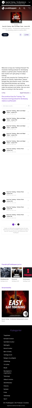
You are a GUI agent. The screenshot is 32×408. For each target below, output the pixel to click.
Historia (6, 386)
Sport (5, 399)
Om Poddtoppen (8, 403)
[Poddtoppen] (9, 8)
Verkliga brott (8, 355)
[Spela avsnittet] (4, 112)
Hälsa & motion (8, 379)
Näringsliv (7, 345)
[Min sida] (19, 8)
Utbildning (7, 361)
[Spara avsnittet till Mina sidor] (20, 34)
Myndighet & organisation (7, 372)
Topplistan (7, 335)
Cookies (26, 403)
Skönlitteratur (8, 382)
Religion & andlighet (10, 358)
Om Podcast (18, 403)
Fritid (5, 392)
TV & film (6, 364)
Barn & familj (7, 351)
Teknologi (7, 376)
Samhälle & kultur (9, 342)
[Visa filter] (28, 106)
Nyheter (6, 389)
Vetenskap (7, 395)
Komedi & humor (9, 338)
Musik (5, 368)
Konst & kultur (8, 348)
